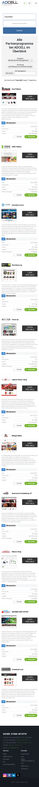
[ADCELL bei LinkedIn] (14, 775)
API (4, 762)
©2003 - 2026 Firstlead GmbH (19, 782)
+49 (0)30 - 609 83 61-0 (23, 740)
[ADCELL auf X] (18, 775)
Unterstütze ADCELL (9, 764)
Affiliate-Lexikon (7, 756)
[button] (19, 30)
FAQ (22, 763)
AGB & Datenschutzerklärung (27, 760)
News (4, 754)
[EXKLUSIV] (9, 395)
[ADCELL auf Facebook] (9, 775)
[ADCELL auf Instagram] (5, 775)
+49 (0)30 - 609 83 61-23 (23, 742)
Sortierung (20, 65)
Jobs (22, 756)
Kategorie (20, 58)
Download (6, 759)
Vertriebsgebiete (20, 71)
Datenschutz (25, 766)
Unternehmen (25, 754)
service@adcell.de (13, 748)
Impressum (24, 768)
